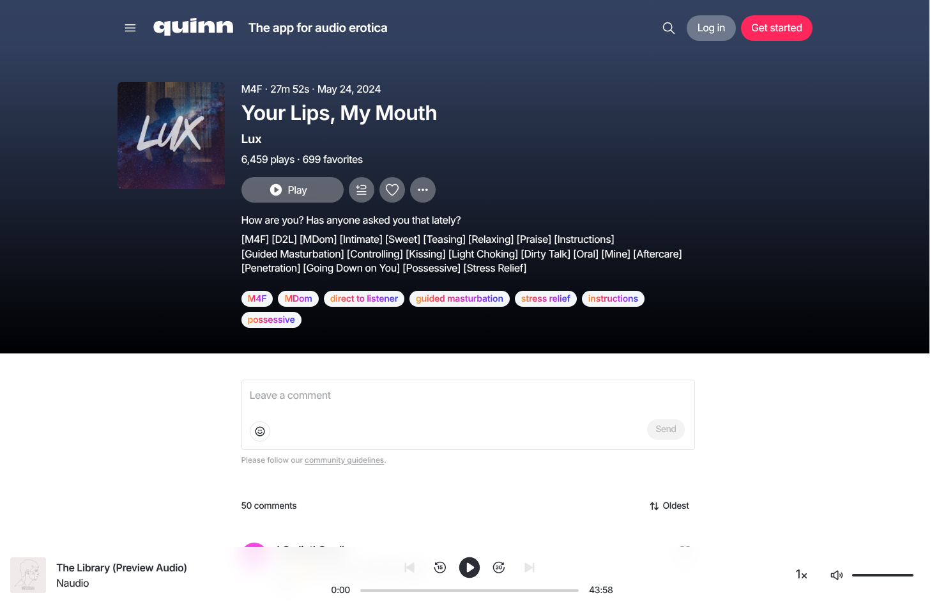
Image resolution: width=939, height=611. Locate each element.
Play (297, 189)
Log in (711, 27)
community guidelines (344, 460)
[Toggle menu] (130, 28)
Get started (776, 27)
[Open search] (669, 28)
